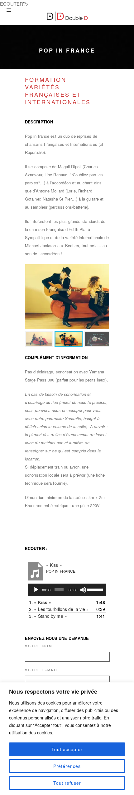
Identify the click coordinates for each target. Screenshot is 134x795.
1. (40, 602)
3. (48, 616)
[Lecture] (36, 590)
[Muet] (83, 590)
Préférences (67, 766)
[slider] (95, 589)
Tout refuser (67, 783)
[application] (67, 590)
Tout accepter (67, 749)
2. (59, 609)
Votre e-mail (42, 670)
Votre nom (38, 646)
